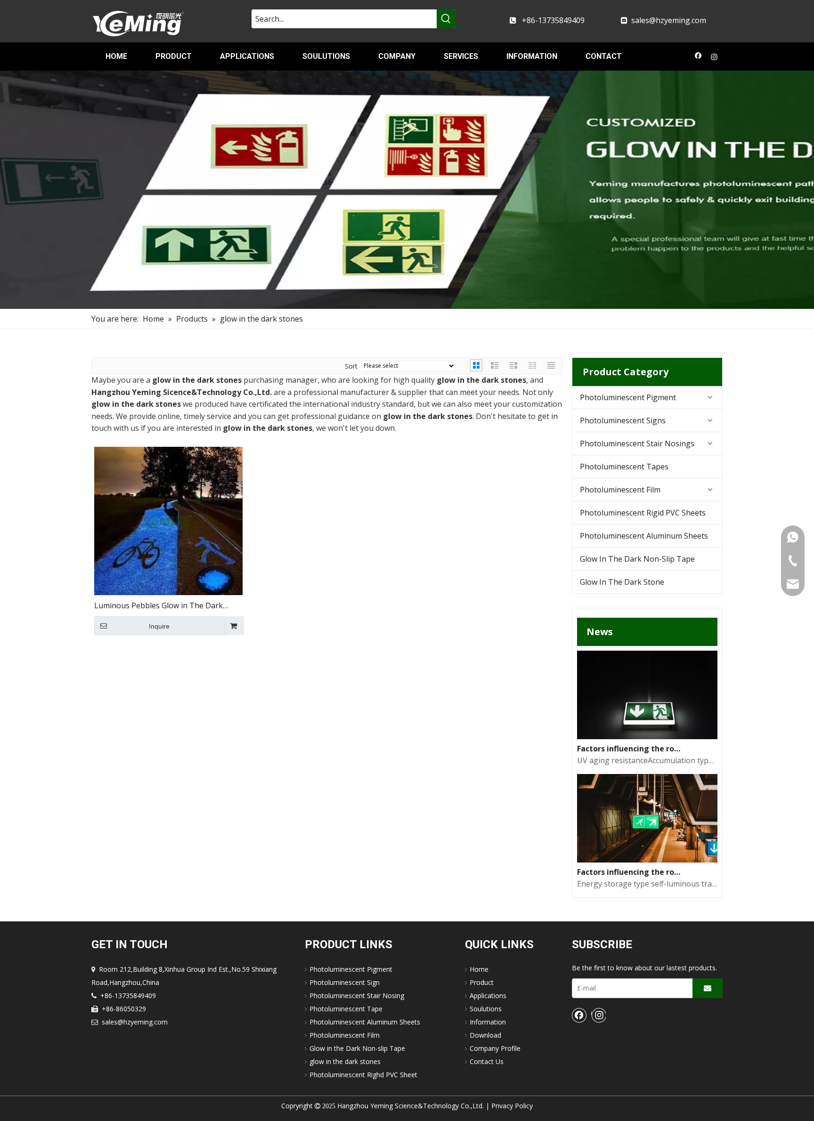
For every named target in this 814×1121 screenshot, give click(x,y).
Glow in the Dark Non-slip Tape (357, 1048)
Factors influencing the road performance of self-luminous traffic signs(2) (630, 748)
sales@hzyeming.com (668, 20)
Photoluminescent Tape (346, 1008)
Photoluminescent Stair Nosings (637, 443)
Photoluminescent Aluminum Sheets (644, 536)
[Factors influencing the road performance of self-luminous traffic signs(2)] (647, 736)
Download (485, 1035)
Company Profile (495, 1048)
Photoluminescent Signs (623, 420)
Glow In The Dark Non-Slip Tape (637, 559)
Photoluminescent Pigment (628, 397)
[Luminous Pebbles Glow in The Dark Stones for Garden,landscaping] (168, 520)
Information (488, 1021)
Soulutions (486, 1008)
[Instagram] (714, 58)
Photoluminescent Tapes (624, 466)
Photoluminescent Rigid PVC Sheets (643, 513)
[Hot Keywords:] (446, 18)
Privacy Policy (512, 1105)
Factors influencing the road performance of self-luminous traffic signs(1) (630, 872)
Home (479, 969)
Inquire (159, 626)
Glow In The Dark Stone (622, 582)
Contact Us (487, 1061)
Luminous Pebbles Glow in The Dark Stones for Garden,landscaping (158, 606)
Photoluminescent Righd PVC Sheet (363, 1074)
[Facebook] (698, 58)
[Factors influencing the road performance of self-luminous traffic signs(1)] (647, 860)
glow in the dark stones (345, 1061)
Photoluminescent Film (620, 489)
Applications (488, 995)
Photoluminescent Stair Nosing (356, 995)
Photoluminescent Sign (344, 982)
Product (482, 982)
